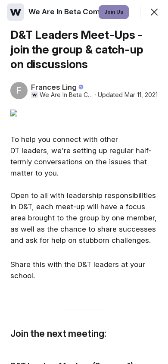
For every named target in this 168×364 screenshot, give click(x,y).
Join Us (113, 12)
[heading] (77, 11)
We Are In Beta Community (66, 94)
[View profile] (15, 12)
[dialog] (84, 182)
